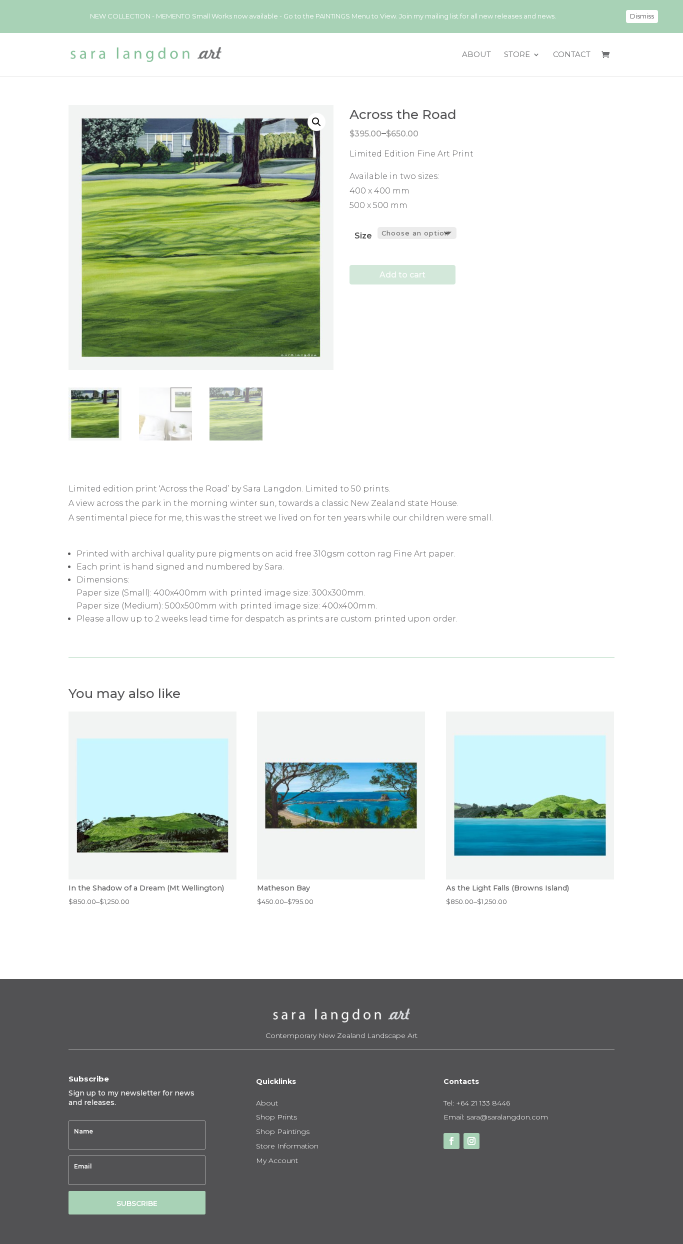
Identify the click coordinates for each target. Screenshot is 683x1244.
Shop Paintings (283, 1131)
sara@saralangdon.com (507, 1117)
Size (363, 235)
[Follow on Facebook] (452, 1141)
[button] (317, 122)
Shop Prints (276, 1117)
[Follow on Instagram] (472, 1141)
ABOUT (476, 55)
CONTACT (571, 55)
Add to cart (403, 275)
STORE (517, 55)
